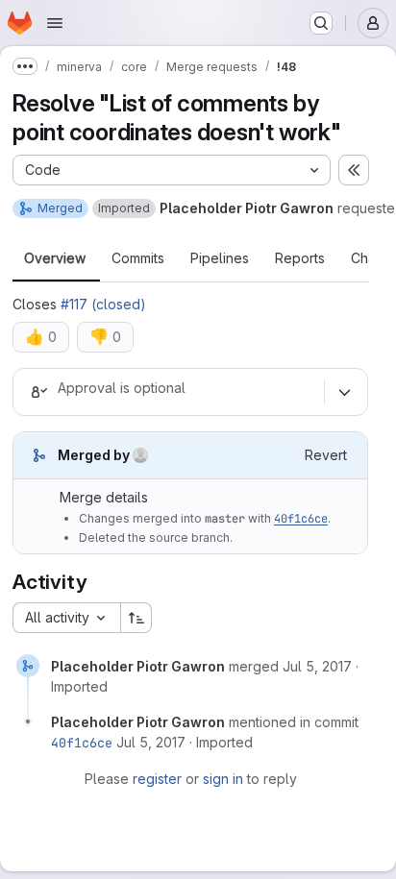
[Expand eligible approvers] (344, 391)
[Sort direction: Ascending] (136, 617)
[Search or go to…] (321, 23)
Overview (55, 258)
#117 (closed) (103, 304)
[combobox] (66, 617)
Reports (300, 258)
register (157, 778)
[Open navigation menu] (54, 23)
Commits (137, 258)
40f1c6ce (301, 518)
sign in (223, 778)
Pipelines (219, 258)
